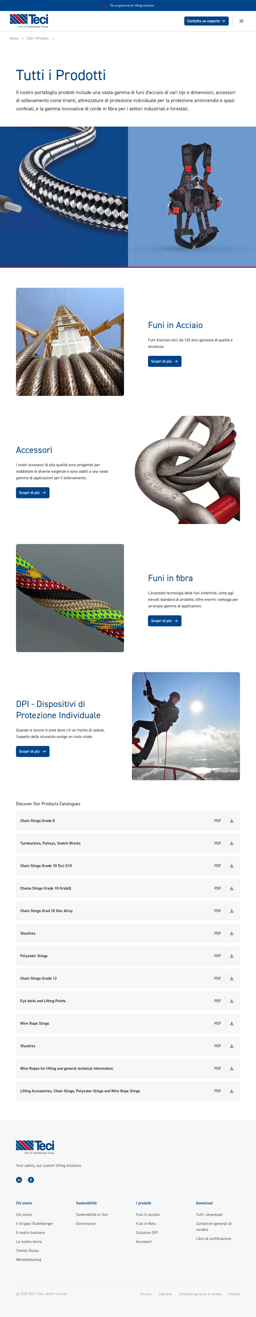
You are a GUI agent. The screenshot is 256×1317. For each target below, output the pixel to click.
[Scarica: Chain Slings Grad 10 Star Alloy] (232, 911)
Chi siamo (24, 1214)
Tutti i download (209, 1214)
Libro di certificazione (213, 1238)
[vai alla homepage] (31, 21)
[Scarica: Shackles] (232, 933)
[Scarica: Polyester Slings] (232, 956)
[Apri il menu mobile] (241, 21)
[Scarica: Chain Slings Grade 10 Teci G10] (232, 866)
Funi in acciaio (148, 1214)
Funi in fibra (146, 1223)
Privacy (146, 1294)
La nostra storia (29, 1241)
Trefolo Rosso (27, 1250)
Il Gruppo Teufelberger (34, 1223)
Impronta (165, 1294)
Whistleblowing (28, 1259)
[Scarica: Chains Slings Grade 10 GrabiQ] (232, 888)
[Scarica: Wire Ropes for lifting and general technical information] (232, 1069)
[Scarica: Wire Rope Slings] (232, 1023)
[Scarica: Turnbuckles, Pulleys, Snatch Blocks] (232, 843)
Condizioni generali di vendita (200, 1294)
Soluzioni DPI (147, 1232)
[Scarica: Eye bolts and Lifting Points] (232, 1001)
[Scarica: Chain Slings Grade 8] (232, 821)
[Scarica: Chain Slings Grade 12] (232, 978)
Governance (86, 1223)
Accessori (144, 1241)
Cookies (234, 1294)
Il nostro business (30, 1232)
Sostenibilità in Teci (92, 1214)
